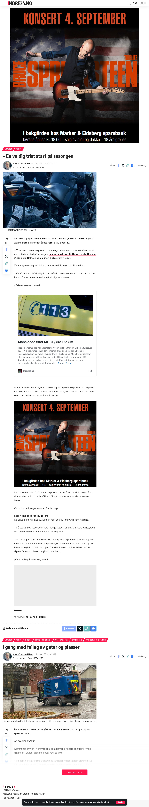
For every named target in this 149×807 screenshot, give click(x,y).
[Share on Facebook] (118, 165)
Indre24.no (20, 3)
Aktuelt (8, 149)
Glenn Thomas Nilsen (23, 163)
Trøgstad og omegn (96, 640)
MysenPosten (61, 640)
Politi (35, 617)
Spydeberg (77, 640)
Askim (19, 149)
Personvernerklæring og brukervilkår (93, 802)
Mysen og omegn (43, 640)
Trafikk (42, 617)
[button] (120, 802)
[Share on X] (123, 165)
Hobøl (28, 640)
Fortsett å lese (75, 772)
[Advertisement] (55, 585)
